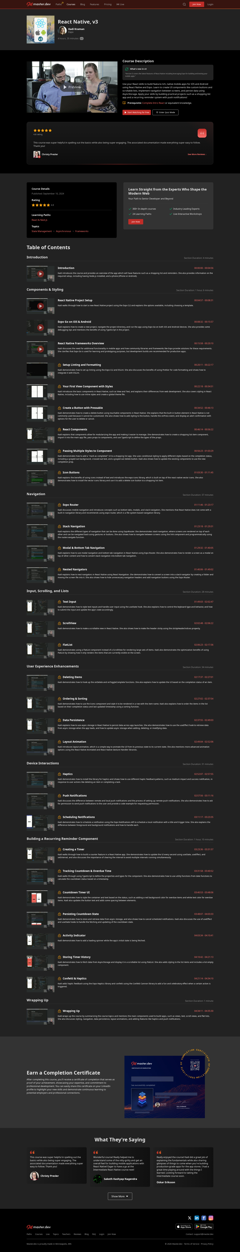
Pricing (108, 4)
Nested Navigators (75, 569)
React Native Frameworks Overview (81, 343)
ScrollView (69, 623)
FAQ (94, 1234)
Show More (118, 1196)
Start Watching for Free (138, 112)
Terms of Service (191, 1244)
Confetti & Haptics (74, 978)
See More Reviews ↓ (197, 154)
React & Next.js (39, 219)
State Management (42, 231)
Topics (56, 1234)
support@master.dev (203, 1234)
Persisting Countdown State (81, 914)
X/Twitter (189, 1218)
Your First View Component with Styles (88, 386)
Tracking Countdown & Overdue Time (87, 871)
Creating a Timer (73, 849)
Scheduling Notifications (79, 817)
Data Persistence (73, 720)
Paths (59, 4)
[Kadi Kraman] (62, 30)
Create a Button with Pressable (83, 407)
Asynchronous (63, 231)
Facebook (203, 1218)
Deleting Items (72, 677)
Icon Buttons (71, 472)
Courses (71, 4)
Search (184, 4)
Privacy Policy (207, 1244)
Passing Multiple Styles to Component (87, 451)
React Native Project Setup (75, 300)
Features (94, 4)
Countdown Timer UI (76, 892)
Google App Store (204, 1226)
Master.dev (39, 4)
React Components (75, 429)
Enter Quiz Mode (167, 112)
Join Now (197, 4)
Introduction (66, 268)
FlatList (67, 644)
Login (210, 4)
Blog (82, 4)
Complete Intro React (153, 102)
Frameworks (81, 231)
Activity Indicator (74, 935)
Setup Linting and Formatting (82, 364)
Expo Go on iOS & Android (74, 321)
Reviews (77, 1234)
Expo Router (70, 504)
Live (48, 1234)
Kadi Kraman (76, 29)
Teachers (66, 1234)
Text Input (69, 601)
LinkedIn (196, 1218)
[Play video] (72, 87)
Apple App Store (184, 1226)
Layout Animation (74, 741)
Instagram (210, 1218)
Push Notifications (75, 795)
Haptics (67, 774)
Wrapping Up (71, 1011)
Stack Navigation (74, 526)
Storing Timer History (77, 957)
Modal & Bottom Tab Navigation (84, 547)
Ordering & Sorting (75, 698)
